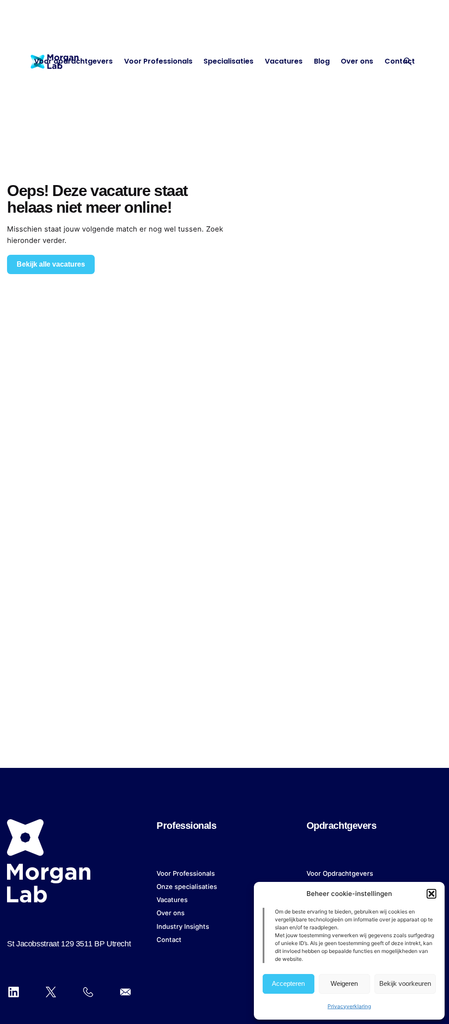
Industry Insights (183, 927)
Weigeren (344, 983)
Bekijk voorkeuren (405, 983)
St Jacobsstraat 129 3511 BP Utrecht (69, 943)
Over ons (171, 913)
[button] (431, 893)
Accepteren (288, 983)
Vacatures (172, 900)
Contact (169, 940)
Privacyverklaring (349, 1006)
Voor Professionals (186, 874)
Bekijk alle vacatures (51, 264)
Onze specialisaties (187, 887)
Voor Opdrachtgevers (339, 874)
